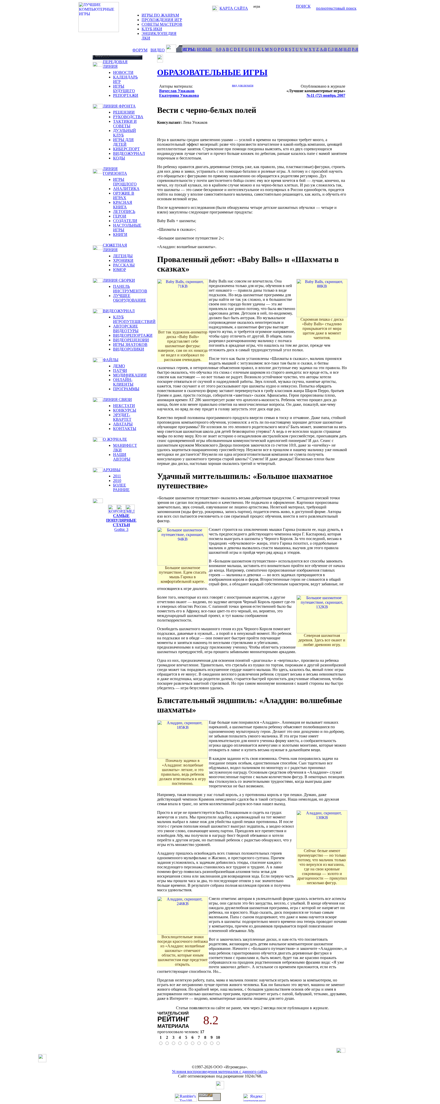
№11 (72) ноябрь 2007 (326, 95)
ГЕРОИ (119, 216)
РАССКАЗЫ (124, 265)
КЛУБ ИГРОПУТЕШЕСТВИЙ (134, 319)
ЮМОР (119, 269)
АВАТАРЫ (123, 424)
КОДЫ (119, 158)
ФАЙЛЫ (110, 360)
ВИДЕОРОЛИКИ (128, 349)
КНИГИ (120, 234)
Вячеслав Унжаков (177, 91)
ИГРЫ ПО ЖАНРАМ (160, 15)
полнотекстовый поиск (336, 8)
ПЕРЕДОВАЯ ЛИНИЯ (115, 64)
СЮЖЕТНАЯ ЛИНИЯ (115, 247)
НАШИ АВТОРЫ (121, 456)
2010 (117, 480)
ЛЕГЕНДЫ (123, 256)
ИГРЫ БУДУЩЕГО (124, 88)
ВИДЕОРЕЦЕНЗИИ (131, 340)
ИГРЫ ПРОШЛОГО (125, 181)
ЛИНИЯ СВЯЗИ (117, 399)
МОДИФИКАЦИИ (130, 375)
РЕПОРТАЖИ (125, 95)
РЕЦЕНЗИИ (124, 112)
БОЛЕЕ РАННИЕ (121, 487)
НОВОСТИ (123, 72)
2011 (117, 476)
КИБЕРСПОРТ (126, 149)
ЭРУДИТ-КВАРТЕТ (122, 417)
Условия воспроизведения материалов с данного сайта (219, 1071)
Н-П (347, 49)
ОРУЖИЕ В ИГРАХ (123, 195)
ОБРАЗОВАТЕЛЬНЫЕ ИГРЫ (212, 72)
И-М (338, 49)
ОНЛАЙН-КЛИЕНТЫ (123, 382)
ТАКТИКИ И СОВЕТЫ (125, 123)
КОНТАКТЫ (124, 428)
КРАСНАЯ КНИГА (122, 204)
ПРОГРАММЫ (126, 389)
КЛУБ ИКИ (152, 29)
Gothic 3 (121, 529)
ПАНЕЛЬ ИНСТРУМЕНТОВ (130, 288)
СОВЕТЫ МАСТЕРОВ (162, 24)
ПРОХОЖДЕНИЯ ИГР (162, 20)
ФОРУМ (139, 50)
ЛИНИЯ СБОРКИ (119, 280)
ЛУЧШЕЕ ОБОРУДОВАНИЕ (129, 297)
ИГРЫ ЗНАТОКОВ (130, 344)
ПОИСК (303, 6)
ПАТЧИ (120, 370)
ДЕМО (119, 366)
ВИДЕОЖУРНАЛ (129, 153)
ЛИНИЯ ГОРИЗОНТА (115, 171)
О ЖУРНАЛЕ (115, 439)
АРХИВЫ (111, 470)
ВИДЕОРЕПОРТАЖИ (133, 335)
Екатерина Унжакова (179, 95)
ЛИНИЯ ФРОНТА (119, 106)
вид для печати (242, 85)
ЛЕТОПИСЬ (124, 211)
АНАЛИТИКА (126, 188)
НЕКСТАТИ (124, 405)
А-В (323, 49)
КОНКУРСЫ (124, 410)
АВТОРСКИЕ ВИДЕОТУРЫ (126, 328)
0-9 (218, 49)
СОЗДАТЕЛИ (125, 221)
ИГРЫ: (189, 49)
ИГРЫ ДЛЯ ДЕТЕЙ (123, 142)
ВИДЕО (157, 50)
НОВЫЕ (204, 49)
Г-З (331, 49)
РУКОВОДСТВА (128, 117)
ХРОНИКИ (123, 260)
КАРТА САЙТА (233, 8)
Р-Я (355, 49)
